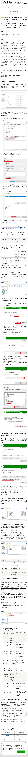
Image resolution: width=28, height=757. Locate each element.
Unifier (8, 735)
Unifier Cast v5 (22, 735)
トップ (2, 14)
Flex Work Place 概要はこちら (13, 11)
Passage (8, 732)
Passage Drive (15, 14)
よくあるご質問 (7, 14)
